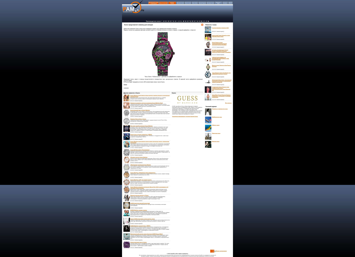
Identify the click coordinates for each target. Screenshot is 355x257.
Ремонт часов (188, 3)
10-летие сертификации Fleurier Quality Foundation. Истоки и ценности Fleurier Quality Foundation (221, 51)
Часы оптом (194, 3)
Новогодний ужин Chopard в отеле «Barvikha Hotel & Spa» (221, 36)
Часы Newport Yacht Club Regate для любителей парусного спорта (221, 73)
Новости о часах (218, 3)
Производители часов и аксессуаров (153, 3)
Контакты (225, 3)
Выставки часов (210, 3)
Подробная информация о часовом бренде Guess (185, 116)
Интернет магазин (172, 3)
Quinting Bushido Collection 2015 (220, 27)
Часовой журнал (202, 3)
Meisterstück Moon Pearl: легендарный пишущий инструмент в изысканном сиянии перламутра (221, 81)
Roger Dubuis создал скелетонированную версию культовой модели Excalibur (219, 43)
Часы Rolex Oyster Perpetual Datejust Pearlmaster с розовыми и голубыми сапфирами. (221, 96)
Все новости (228, 103)
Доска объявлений (163, 3)
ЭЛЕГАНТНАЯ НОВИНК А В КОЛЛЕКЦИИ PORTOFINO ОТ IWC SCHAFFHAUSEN (220, 58)
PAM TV (230, 3)
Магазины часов (180, 3)
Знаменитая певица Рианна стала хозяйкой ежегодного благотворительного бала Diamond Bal (221, 89)
